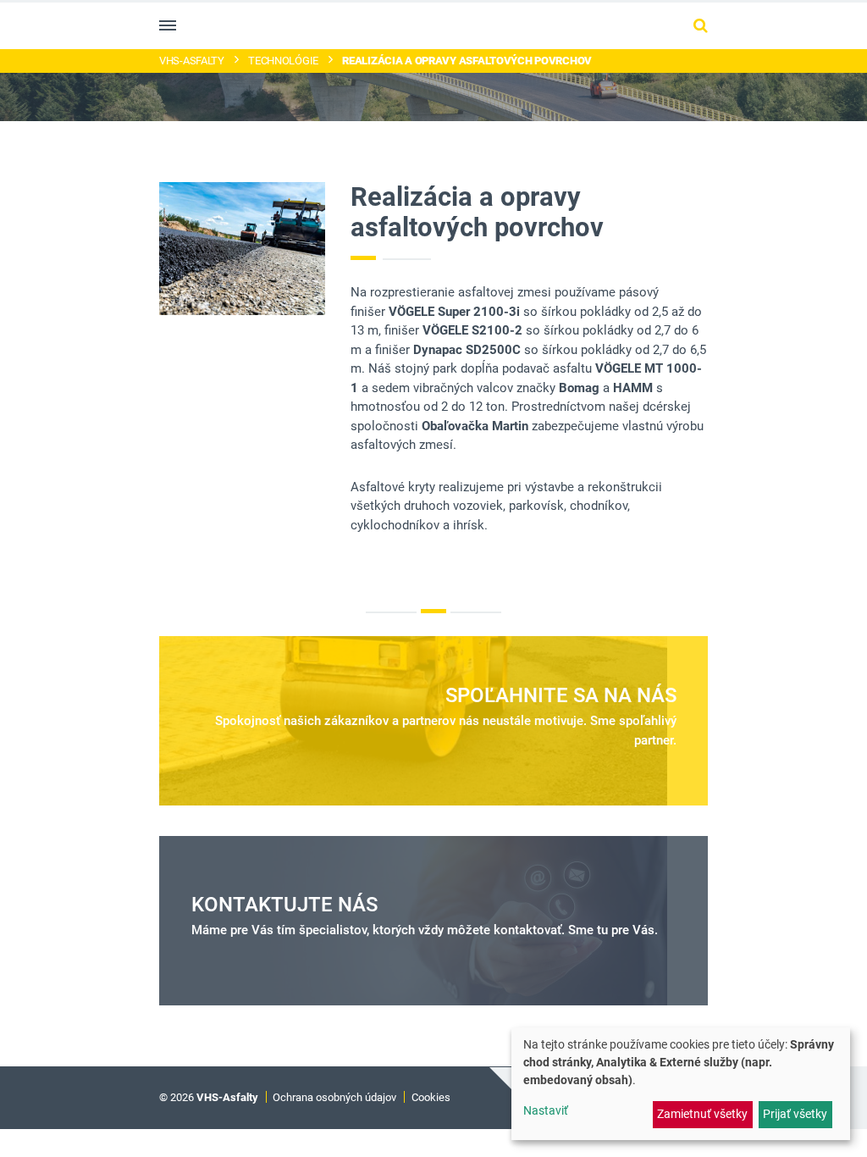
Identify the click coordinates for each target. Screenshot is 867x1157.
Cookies (430, 1097)
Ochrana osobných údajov (334, 1097)
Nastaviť (545, 1110)
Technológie (283, 60)
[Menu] (167, 25)
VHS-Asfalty (191, 60)
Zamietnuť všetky (702, 1114)
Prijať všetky (795, 1114)
